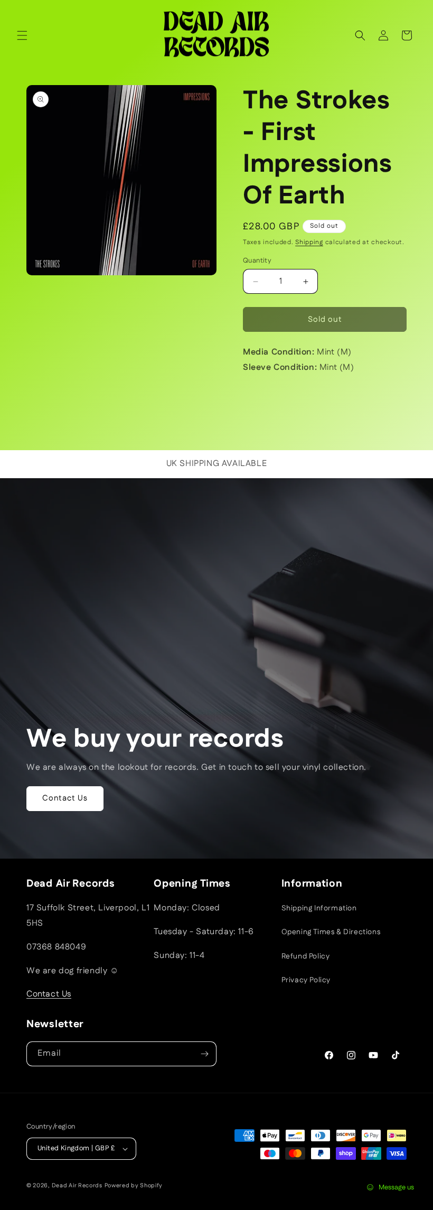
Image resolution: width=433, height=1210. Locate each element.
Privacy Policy (306, 980)
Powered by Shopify (134, 1185)
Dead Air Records (77, 1185)
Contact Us (65, 798)
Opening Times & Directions (331, 932)
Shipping (309, 242)
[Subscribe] (204, 1053)
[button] (22, 35)
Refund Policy (305, 956)
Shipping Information (319, 908)
